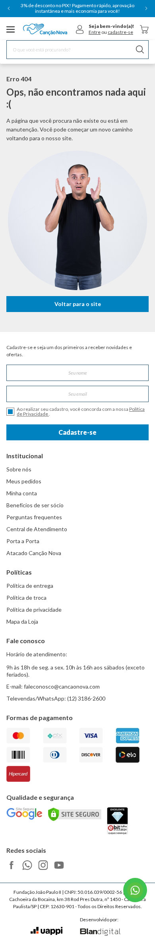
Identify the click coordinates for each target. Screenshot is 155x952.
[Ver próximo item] (146, 8)
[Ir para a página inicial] (45, 29)
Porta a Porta (22, 541)
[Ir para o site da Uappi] (46, 931)
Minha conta (21, 493)
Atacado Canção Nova (33, 553)
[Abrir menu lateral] (10, 29)
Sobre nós (18, 469)
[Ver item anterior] (8, 8)
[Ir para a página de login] (80, 29)
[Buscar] (140, 49)
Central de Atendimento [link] (36, 529)
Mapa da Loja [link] (22, 621)
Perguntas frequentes (34, 517)
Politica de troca (26, 597)
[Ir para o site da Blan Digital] (100, 932)
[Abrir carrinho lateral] (144, 29)
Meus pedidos (23, 481)
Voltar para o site (77, 303)
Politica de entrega (29, 585)
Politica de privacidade (34, 609)
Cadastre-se (77, 432)
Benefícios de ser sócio (35, 505)
